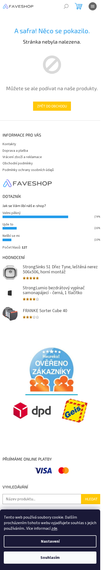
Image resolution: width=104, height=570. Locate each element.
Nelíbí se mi (11, 235)
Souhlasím (50, 557)
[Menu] (93, 6)
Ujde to (8, 224)
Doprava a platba (15, 150)
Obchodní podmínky (18, 163)
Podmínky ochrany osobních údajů (28, 170)
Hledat (91, 499)
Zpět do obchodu (52, 106)
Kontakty (9, 144)
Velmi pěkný (12, 213)
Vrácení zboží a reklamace (22, 157)
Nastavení (50, 541)
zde (54, 528)
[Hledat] (66, 6)
